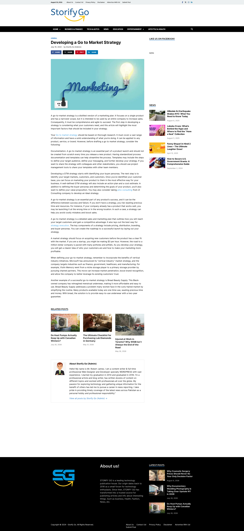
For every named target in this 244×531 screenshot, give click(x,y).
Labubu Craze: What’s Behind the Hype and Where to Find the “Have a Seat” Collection (179, 130)
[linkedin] (191, 2)
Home (55, 29)
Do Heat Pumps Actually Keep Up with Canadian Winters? (64, 338)
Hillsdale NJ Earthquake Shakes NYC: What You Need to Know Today (179, 114)
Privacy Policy (90, 2)
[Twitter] (185, 2)
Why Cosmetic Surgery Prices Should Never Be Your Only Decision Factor (180, 474)
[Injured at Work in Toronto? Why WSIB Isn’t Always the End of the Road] (129, 325)
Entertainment (134, 29)
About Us (70, 2)
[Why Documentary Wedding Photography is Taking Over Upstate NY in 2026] (157, 486)
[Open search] (192, 29)
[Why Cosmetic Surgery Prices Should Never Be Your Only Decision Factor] (157, 471)
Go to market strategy (66, 135)
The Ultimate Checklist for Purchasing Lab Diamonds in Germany (97, 338)
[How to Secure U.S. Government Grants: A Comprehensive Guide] (157, 159)
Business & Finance (74, 29)
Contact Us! (79, 2)
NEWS (106, 29)
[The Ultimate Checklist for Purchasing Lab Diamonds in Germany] (97, 323)
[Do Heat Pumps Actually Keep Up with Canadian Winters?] (65, 323)
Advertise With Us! (113, 2)
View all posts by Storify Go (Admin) (88, 398)
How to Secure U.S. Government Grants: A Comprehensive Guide (178, 161)
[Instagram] (188, 2)
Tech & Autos (93, 29)
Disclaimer (101, 2)
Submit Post (126, 2)
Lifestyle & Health (156, 29)
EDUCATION (118, 29)
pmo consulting (124, 190)
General (54, 38)
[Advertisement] (171, 80)
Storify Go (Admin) (73, 47)
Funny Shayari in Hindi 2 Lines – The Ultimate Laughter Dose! (179, 146)
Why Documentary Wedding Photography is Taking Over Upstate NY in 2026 (179, 490)
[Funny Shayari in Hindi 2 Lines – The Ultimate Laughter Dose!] (157, 144)
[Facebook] (182, 2)
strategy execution (60, 225)
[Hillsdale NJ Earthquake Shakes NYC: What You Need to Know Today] (157, 111)
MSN (151, 53)
